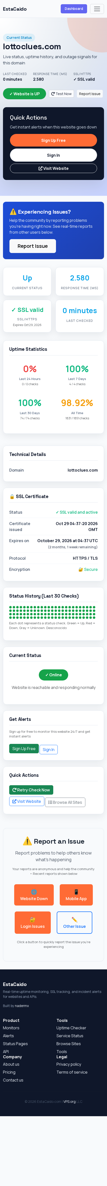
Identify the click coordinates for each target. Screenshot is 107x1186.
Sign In (53, 155)
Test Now (63, 93)
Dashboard (74, 8)
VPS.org (69, 1101)
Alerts (8, 1035)
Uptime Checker (71, 1028)
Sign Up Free (53, 140)
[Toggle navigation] (97, 9)
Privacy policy (68, 1064)
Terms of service (72, 1072)
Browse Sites (68, 1043)
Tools (61, 1051)
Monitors (11, 1028)
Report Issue (90, 93)
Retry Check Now (33, 790)
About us (11, 1064)
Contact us (13, 1080)
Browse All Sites (67, 802)
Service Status (69, 1035)
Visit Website (56, 168)
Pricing (9, 1072)
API (6, 1051)
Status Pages (15, 1043)
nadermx (22, 1006)
